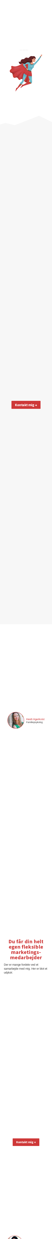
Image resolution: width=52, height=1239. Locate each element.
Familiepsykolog (34, 722)
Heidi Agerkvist (35, 719)
